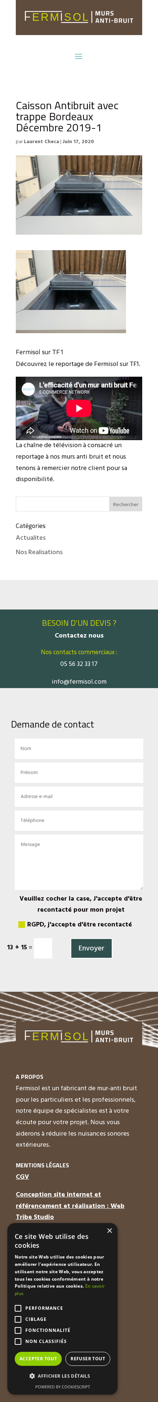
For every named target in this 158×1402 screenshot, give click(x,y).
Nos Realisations (39, 552)
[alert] (62, 1309)
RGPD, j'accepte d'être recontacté (79, 924)
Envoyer (91, 948)
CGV (22, 1177)
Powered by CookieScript (62, 1386)
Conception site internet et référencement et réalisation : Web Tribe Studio (70, 1206)
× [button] (109, 1231)
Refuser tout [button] (88, 1359)
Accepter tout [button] (38, 1359)
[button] (62, 1376)
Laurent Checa (41, 142)
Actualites (31, 538)
